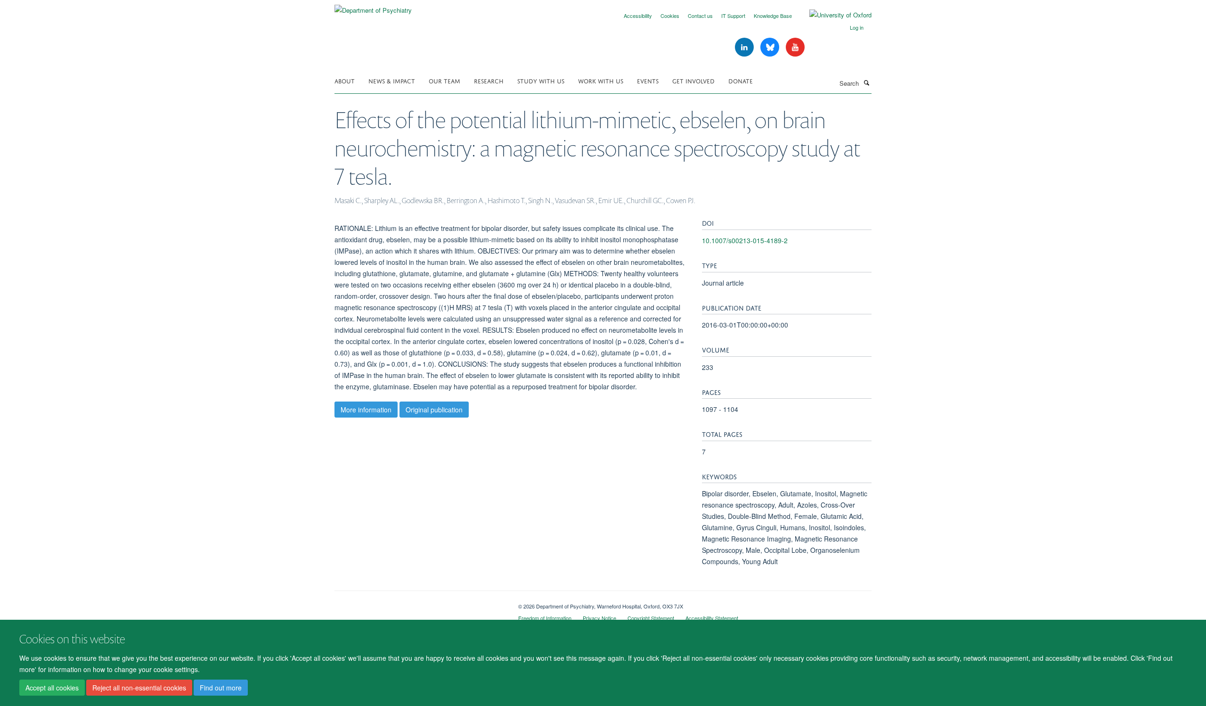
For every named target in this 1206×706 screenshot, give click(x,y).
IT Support (733, 15)
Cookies (669, 15)
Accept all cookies (52, 687)
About (344, 80)
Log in (857, 27)
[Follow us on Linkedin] (745, 47)
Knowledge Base (773, 15)
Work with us (600, 80)
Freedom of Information (544, 618)
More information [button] (366, 409)
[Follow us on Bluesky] (770, 47)
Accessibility (638, 15)
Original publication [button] (434, 409)
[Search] (866, 82)
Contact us (700, 15)
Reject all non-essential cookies (139, 687)
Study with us (540, 80)
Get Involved (693, 80)
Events (648, 80)
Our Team (444, 80)
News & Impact (391, 80)
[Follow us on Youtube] (795, 47)
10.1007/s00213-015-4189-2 (745, 240)
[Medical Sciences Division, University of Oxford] (419, 602)
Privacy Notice (599, 618)
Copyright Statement (650, 618)
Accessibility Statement (711, 618)
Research (489, 80)
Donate (740, 80)
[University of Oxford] (833, 15)
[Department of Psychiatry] (373, 6)
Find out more (221, 687)
